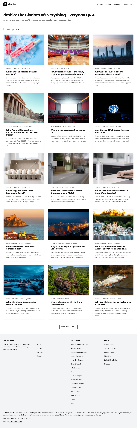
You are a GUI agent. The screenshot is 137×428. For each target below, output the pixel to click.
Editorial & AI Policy (111, 360)
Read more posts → (68, 327)
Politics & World (76, 380)
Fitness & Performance (79, 352)
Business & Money (77, 383)
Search (39, 356)
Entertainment (75, 368)
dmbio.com (8, 341)
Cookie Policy (109, 352)
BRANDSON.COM (15, 422)
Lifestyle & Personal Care (79, 344)
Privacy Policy (109, 344)
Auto (72, 403)
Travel (73, 399)
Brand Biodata (76, 387)
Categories (128, 4)
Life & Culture (75, 391)
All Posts (100, 4)
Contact (117, 4)
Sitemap (107, 364)
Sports (73, 372)
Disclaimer (107, 356)
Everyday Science (77, 360)
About (108, 4)
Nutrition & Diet (76, 348)
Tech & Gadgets (76, 376)
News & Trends (76, 364)
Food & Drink (75, 395)
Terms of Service (110, 348)
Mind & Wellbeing (77, 356)
